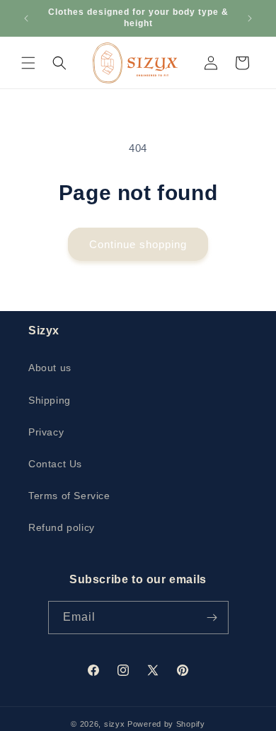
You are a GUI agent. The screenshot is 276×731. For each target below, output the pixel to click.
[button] (28, 62)
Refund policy (61, 527)
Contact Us (55, 463)
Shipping (49, 400)
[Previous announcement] (26, 18)
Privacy (46, 432)
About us (49, 367)
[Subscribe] (212, 617)
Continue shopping (138, 244)
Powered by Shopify (166, 724)
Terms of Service (69, 495)
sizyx (114, 724)
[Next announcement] (249, 18)
